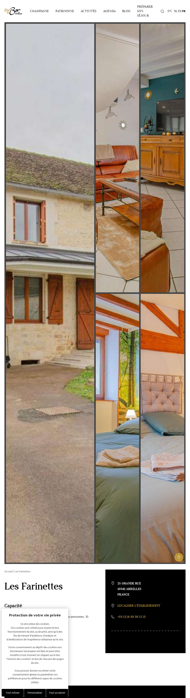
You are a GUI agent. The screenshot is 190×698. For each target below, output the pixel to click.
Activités (88, 11)
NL (175, 11)
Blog (126, 11)
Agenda (109, 11)
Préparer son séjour (145, 11)
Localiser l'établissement (138, 605)
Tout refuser (12, 693)
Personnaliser (35, 693)
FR (184, 11)
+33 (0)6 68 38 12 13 (131, 616)
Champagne (39, 11)
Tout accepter (57, 693)
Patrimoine (64, 11)
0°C (169, 11)
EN (179, 11)
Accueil (8, 571)
